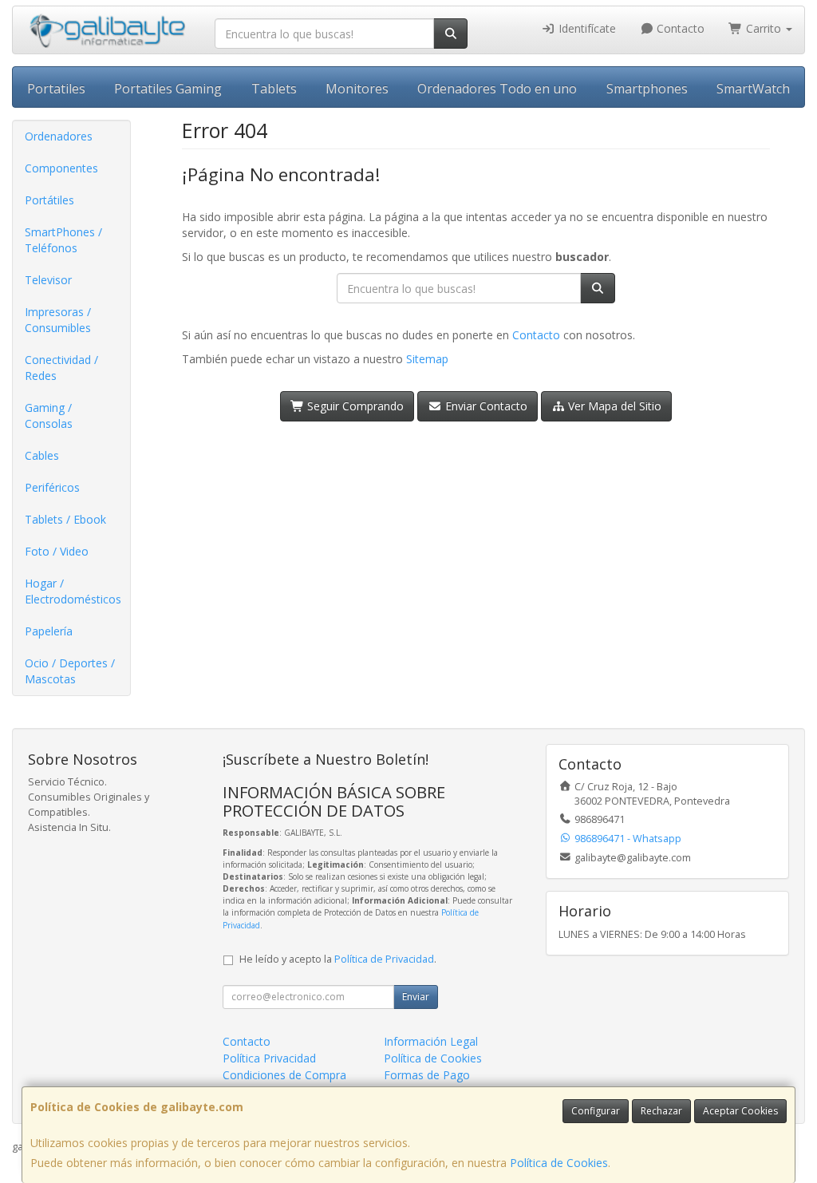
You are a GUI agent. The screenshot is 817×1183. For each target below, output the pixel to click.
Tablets (274, 88)
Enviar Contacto (484, 405)
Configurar (595, 1111)
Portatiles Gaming (168, 88)
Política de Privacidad (384, 959)
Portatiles (56, 88)
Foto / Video (57, 551)
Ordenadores (59, 136)
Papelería (49, 631)
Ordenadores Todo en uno (497, 88)
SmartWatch (753, 88)
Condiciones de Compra (284, 1074)
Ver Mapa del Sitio (613, 405)
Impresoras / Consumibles (58, 319)
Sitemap (427, 358)
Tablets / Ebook (65, 519)
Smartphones (647, 88)
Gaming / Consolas (49, 415)
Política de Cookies (559, 1162)
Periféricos (52, 487)
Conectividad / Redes (61, 367)
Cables (42, 455)
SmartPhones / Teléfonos (63, 239)
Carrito (763, 28)
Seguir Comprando (354, 405)
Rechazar (661, 1111)
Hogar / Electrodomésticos (73, 591)
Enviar (415, 996)
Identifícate (585, 28)
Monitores (357, 88)
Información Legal (431, 1041)
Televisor (48, 279)
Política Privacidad (269, 1058)
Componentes (61, 168)
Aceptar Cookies (740, 1111)
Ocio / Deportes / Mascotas (70, 670)
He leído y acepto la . (337, 959)
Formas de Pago (427, 1074)
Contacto (679, 28)
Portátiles (49, 200)
